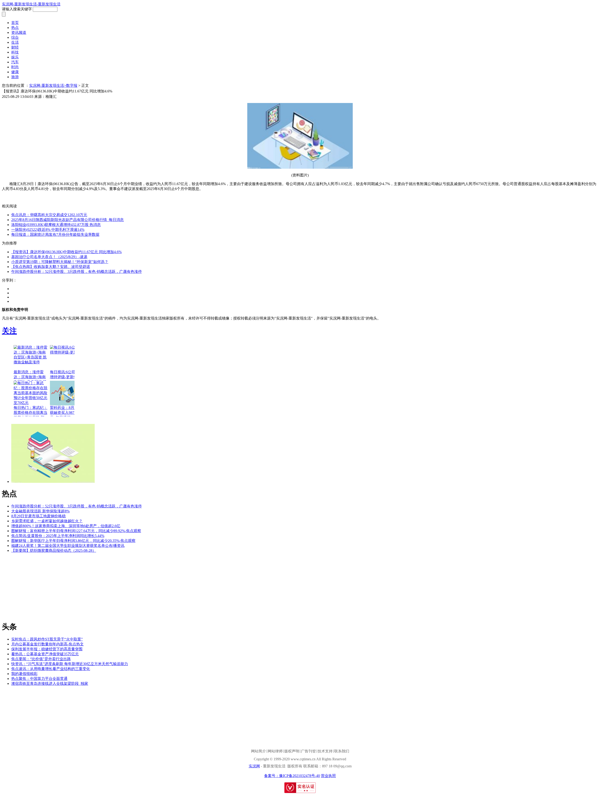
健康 (15, 72)
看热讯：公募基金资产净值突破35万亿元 (45, 654)
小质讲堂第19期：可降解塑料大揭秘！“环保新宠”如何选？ (59, 262)
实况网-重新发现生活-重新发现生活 (31, 4)
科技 (15, 52)
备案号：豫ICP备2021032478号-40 (292, 776)
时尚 (15, 67)
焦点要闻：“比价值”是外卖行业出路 (41, 659)
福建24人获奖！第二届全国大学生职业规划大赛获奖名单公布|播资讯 (67, 546)
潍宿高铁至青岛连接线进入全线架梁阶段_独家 (49, 684)
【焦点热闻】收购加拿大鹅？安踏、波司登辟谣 (50, 267)
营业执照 (328, 776)
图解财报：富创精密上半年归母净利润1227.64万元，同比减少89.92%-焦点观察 (76, 531)
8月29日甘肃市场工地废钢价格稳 (38, 516)
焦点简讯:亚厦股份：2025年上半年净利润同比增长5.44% (57, 536)
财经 (15, 47)
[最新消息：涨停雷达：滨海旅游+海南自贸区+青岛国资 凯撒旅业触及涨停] (31, 357)
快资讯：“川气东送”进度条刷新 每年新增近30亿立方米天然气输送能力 (69, 664)
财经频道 (32, 197)
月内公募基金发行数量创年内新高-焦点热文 (47, 644)
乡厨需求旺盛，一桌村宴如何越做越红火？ (46, 521)
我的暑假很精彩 (24, 674)
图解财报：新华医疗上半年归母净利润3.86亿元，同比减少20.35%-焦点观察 (73, 541)
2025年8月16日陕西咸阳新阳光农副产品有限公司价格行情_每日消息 (67, 220)
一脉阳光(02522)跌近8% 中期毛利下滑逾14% (47, 230)
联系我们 (341, 751)
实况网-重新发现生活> (47, 86)
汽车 (15, 62)
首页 (15, 23)
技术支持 (325, 751)
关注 (9, 331)
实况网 (254, 766)
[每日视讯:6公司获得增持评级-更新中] (67, 357)
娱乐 (15, 57)
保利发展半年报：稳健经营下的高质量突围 (46, 649)
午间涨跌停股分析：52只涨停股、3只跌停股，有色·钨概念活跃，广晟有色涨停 (76, 272)
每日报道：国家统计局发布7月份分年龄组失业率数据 (55, 234)
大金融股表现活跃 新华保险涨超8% (40, 511)
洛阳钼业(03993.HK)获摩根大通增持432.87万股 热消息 (56, 225)
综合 (15, 37)
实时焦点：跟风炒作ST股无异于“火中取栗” (47, 639)
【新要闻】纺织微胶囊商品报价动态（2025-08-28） (53, 550)
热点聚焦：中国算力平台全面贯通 (39, 679)
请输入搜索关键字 (17, 9)
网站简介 (258, 751)
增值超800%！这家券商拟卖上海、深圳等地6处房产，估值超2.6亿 (65, 526)
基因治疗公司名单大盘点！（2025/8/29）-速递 (49, 257)
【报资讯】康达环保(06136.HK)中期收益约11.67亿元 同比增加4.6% (66, 252)
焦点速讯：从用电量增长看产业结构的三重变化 (50, 669)
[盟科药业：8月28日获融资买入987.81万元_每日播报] (67, 393)
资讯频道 (18, 32)
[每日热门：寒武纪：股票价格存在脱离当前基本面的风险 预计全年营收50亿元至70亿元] (31, 393)
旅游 (15, 77)
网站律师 (275, 751)
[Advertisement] (37, 586)
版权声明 (291, 751)
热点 (15, 28)
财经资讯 (48, 197)
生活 (15, 42)
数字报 (71, 86)
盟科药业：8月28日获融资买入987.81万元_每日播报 (66, 412)
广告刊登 (308, 751)
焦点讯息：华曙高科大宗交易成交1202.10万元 (49, 215)
